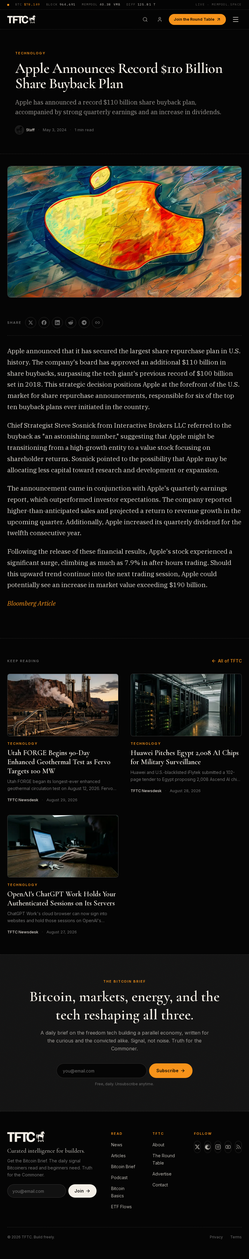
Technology (30, 53)
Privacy (216, 1237)
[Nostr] (207, 1147)
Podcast (119, 1177)
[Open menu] (236, 19)
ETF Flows (121, 1206)
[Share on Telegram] (84, 322)
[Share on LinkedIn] (57, 322)
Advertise (162, 1173)
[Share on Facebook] (44, 322)
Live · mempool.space (219, 4)
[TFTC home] (21, 19)
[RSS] (238, 1147)
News (116, 1144)
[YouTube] (228, 1147)
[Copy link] (97, 322)
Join (79, 1190)
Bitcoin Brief (123, 1166)
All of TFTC (230, 660)
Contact (160, 1184)
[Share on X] (30, 322)
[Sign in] (159, 19)
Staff (30, 130)
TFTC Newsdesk (22, 800)
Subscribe (167, 1070)
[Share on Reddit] (70, 322)
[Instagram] (218, 1147)
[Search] (145, 19)
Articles (118, 1155)
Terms (236, 1237)
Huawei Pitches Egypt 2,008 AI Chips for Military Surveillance (185, 757)
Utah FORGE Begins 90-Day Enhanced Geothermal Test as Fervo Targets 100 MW (59, 761)
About (158, 1144)
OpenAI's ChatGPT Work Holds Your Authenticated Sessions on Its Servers (61, 899)
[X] (197, 1147)
